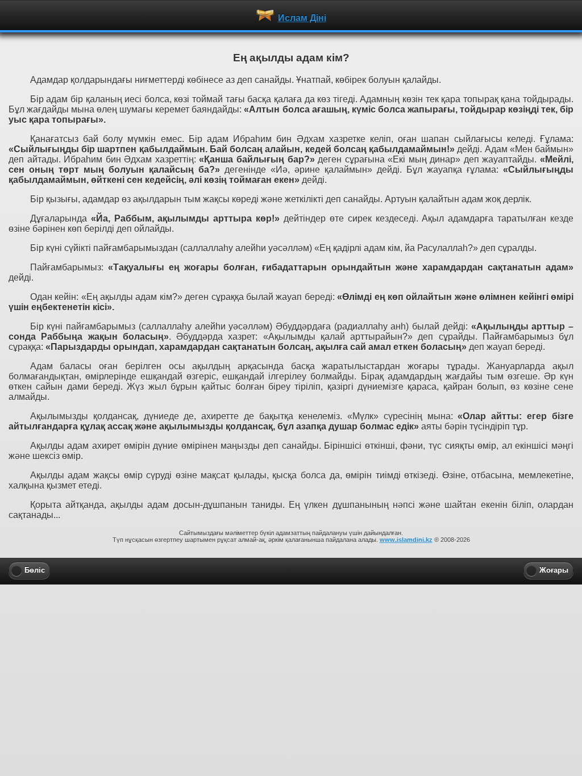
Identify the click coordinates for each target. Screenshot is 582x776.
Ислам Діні (302, 18)
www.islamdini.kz (406, 539)
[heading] (291, 14)
